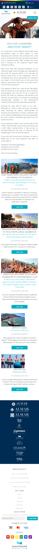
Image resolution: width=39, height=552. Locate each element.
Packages (19, 501)
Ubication (19, 508)
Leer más (19, 207)
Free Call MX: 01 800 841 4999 (19, 478)
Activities (19, 505)
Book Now (32, 18)
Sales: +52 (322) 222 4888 (19, 474)
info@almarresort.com (19, 486)
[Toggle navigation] (34, 12)
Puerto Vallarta (10, 3)
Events (19, 498)
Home (19, 494)
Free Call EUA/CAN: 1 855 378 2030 (19, 482)
